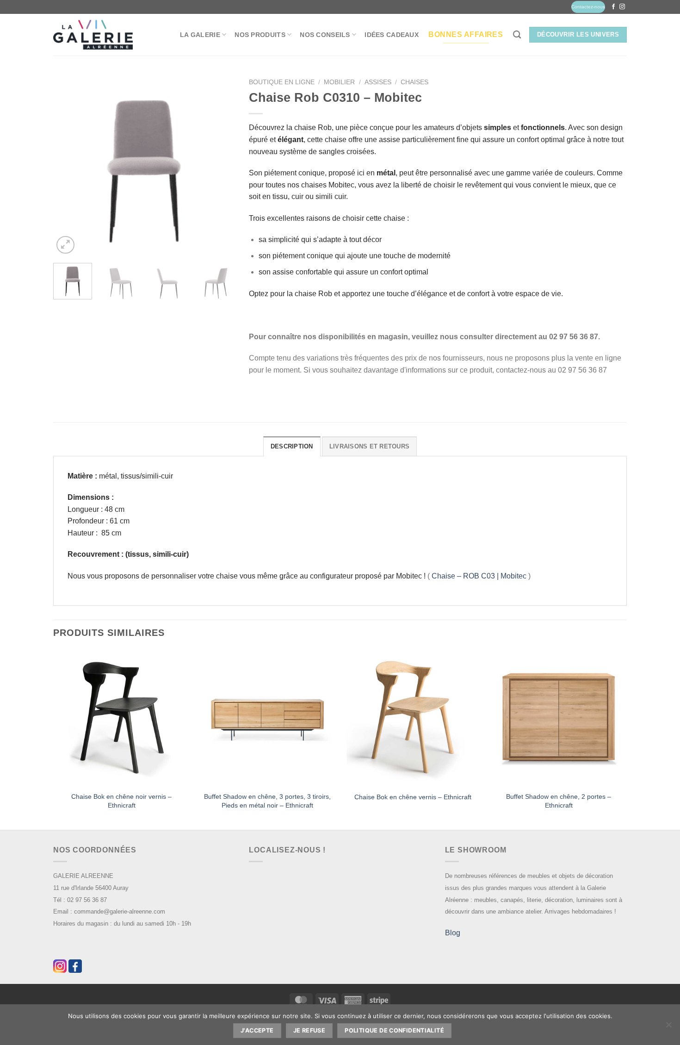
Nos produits (260, 34)
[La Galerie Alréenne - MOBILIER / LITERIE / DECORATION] (93, 35)
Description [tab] (292, 446)
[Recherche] (517, 34)
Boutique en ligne (282, 82)
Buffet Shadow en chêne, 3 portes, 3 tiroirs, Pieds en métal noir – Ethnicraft (267, 801)
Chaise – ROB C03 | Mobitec (479, 576)
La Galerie (200, 34)
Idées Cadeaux (392, 34)
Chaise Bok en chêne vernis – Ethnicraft (412, 797)
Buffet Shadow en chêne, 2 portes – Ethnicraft (558, 801)
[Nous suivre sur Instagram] (622, 7)
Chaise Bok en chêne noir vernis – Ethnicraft (121, 801)
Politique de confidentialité (394, 1030)
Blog (452, 933)
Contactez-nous (588, 6)
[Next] (219, 165)
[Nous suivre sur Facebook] (613, 7)
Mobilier (339, 82)
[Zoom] (65, 245)
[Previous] (68, 165)
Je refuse (309, 1030)
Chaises (414, 82)
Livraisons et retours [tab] (369, 446)
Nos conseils (325, 34)
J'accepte (257, 1030)
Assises (378, 82)
